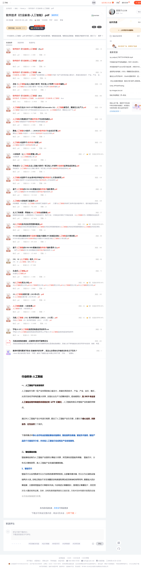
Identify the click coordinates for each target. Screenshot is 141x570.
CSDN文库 (76, 558)
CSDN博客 (85, 558)
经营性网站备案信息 (68, 564)
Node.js (23, 8)
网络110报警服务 (109, 564)
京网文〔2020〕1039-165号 (52, 564)
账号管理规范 (43, 566)
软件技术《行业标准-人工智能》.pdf (28, 15)
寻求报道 (53, 561)
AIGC (56, 20)
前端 (16, 8)
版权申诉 (55, 15)
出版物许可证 (70, 566)
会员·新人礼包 (107, 3)
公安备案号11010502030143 (19, 564)
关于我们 (30, 561)
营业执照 (77, 566)
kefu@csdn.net (88, 561)
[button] (100, 36)
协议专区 (61, 561)
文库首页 (9, 8)
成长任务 (125, 3)
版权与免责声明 (53, 566)
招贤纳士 (37, 561)
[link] (9, 8)
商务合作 (45, 561)
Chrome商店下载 (134, 564)
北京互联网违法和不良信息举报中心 (85, 564)
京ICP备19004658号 (36, 564)
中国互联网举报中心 (122, 564)
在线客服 (101, 561)
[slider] (16, 544)
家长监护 (100, 564)
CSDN (69, 558)
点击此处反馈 (114, 111)
